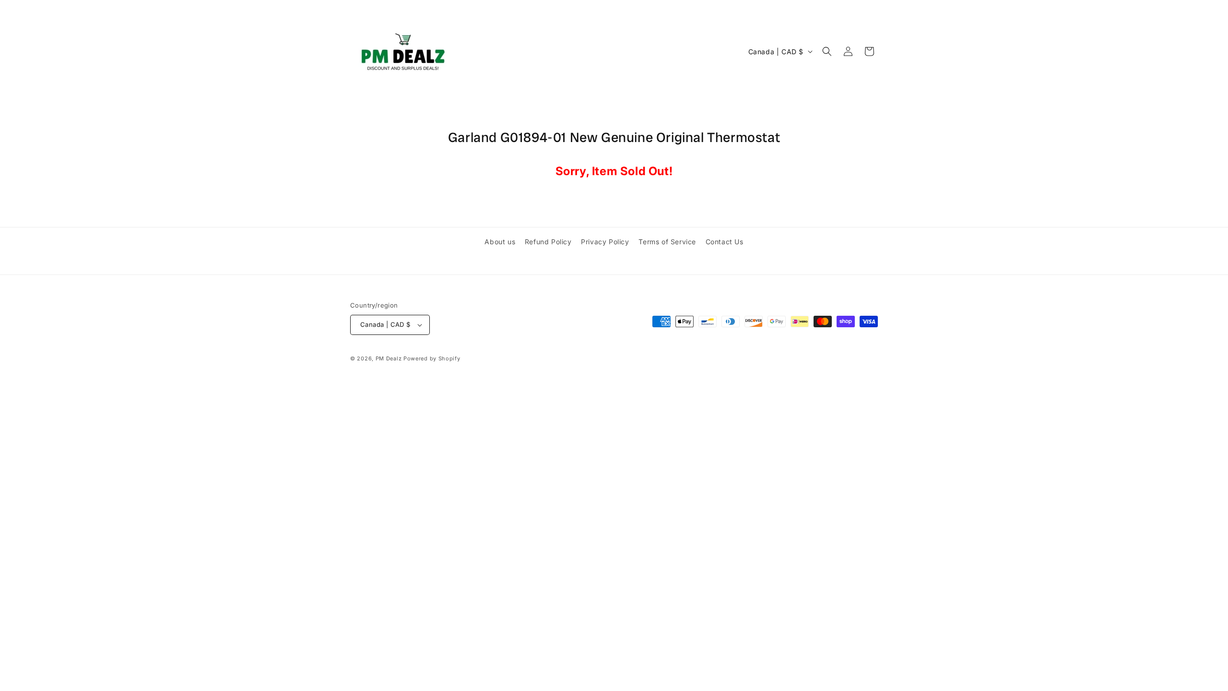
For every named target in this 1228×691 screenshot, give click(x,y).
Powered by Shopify (431, 358)
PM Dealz (389, 358)
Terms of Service (667, 242)
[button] (827, 51)
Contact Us (725, 242)
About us (499, 242)
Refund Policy (548, 242)
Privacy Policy (605, 242)
